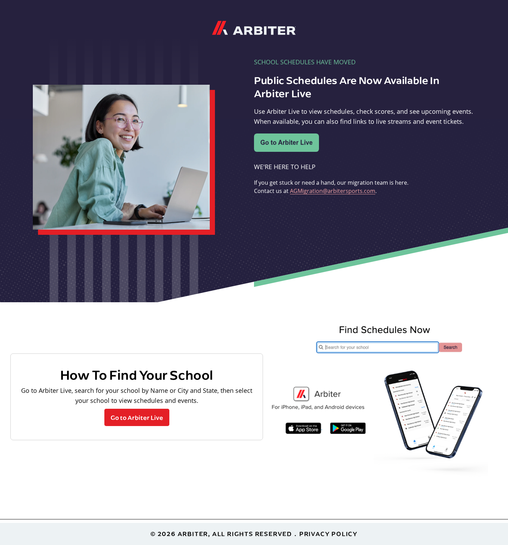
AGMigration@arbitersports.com (332, 190)
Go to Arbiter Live (137, 417)
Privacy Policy (328, 534)
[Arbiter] (253, 27)
